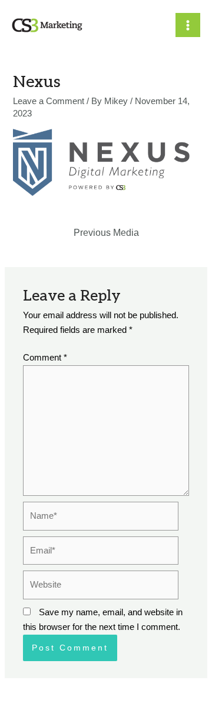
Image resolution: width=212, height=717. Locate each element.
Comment (45, 357)
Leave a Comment (48, 101)
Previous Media (106, 233)
